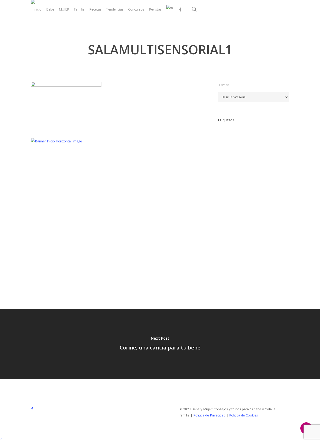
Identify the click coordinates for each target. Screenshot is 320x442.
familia (254, 202)
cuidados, (227, 172)
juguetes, (227, 231)
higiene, (226, 221)
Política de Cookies (243, 415)
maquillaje (250, 231)
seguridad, (245, 261)
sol (262, 261)
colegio (263, 162)
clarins (225, 162)
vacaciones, (229, 281)
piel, (240, 251)
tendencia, (228, 271)
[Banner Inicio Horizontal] (56, 141)
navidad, (263, 241)
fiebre (225, 212)
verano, (252, 281)
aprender (255, 133)
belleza (244, 153)
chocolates (266, 153)
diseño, (226, 182)
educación (270, 182)
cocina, (244, 162)
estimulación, (230, 202)
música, (243, 241)
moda (224, 241)
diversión (247, 182)
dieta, (272, 172)
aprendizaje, (229, 143)
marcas (271, 231)
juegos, (266, 221)
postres (257, 251)
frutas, (243, 212)
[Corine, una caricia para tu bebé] (160, 344)
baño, (251, 143)
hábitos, (247, 221)
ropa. (275, 251)
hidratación (265, 212)
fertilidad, (274, 202)
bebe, (268, 143)
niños (224, 251)
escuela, (250, 192)
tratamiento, (255, 271)
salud (224, 261)
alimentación (230, 133)
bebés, (225, 153)
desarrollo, (251, 172)
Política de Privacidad (209, 415)
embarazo (228, 192)
